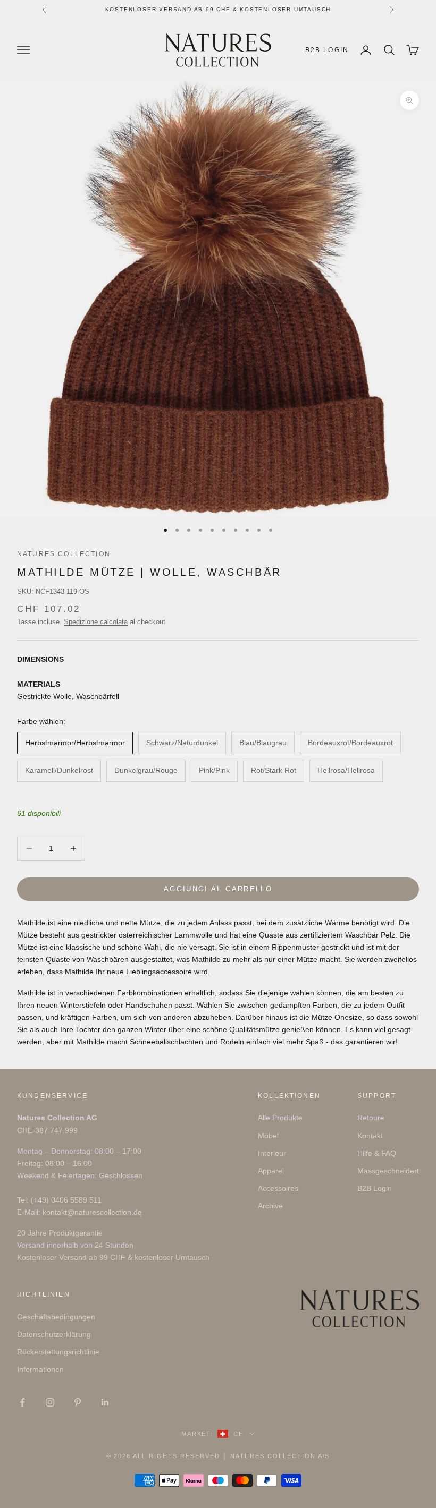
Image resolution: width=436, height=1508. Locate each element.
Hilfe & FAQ (376, 1153)
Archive (270, 1206)
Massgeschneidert (388, 1170)
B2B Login (327, 50)
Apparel (271, 1170)
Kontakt (370, 1135)
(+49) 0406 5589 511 (66, 1200)
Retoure (370, 1117)
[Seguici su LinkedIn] (105, 1402)
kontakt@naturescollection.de (92, 1212)
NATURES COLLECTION (64, 554)
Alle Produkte (280, 1117)
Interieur (272, 1153)
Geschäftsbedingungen (56, 1317)
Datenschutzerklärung (54, 1334)
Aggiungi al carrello (218, 889)
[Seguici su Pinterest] (77, 1402)
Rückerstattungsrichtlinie (58, 1352)
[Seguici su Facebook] (22, 1402)
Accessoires (278, 1188)
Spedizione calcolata (96, 622)
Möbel (268, 1135)
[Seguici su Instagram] (50, 1402)
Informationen (40, 1369)
